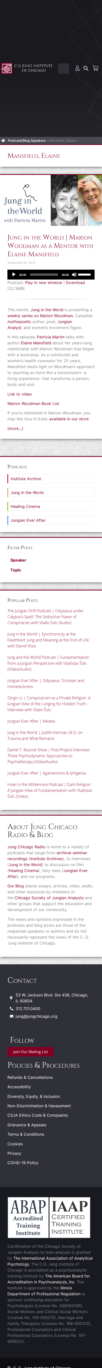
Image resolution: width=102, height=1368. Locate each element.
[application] (51, 275)
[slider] (85, 274)
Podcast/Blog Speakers (27, 140)
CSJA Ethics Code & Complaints (37, 1115)
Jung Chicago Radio (26, 846)
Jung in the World (46, 309)
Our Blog (15, 885)
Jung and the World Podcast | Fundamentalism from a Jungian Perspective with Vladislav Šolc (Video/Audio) (48, 663)
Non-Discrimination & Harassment (39, 1105)
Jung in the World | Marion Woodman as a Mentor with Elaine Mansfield (50, 246)
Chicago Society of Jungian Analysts (49, 897)
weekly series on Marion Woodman (40, 315)
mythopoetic (19, 321)
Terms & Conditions (25, 1134)
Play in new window (43, 282)
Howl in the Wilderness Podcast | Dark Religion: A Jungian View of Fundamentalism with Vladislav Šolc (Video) (49, 790)
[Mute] (74, 274)
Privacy (14, 1153)
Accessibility (19, 1086)
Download (75, 282)
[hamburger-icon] (63, 68)
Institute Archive (26, 478)
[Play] (13, 274)
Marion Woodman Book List (33, 403)
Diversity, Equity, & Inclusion (33, 1096)
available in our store (69, 418)
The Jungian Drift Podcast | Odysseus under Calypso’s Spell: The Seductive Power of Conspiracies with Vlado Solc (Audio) (45, 616)
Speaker (18, 560)
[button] (51, 560)
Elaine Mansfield (36, 342)
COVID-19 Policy (22, 1162)
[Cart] (95, 68)
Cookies (15, 1143)
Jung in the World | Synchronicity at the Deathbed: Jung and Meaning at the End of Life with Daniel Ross (48, 640)
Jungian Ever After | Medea (31, 721)
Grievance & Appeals (26, 1124)
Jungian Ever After (28, 520)
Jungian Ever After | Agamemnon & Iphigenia (46, 773)
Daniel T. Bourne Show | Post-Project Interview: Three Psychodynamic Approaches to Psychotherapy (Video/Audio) (48, 755)
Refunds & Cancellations (30, 1077)
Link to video (19, 394)
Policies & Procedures (43, 1065)
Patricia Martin (50, 336)
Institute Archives (46, 858)
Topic (15, 569)
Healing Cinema (25, 506)
